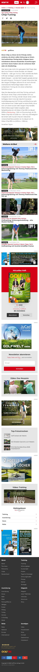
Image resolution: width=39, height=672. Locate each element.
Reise (4, 524)
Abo (16, 2)
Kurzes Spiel (20, 7)
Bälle (3, 596)
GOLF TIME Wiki (26, 594)
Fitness (23, 579)
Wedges (4, 604)
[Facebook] (3, 18)
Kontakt (23, 635)
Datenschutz (25, 637)
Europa (4, 632)
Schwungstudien (26, 576)
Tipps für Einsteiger (26, 574)
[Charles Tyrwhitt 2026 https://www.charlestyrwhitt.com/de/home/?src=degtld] (20, 134)
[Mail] (11, 18)
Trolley (4, 612)
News (4, 521)
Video (22, 627)
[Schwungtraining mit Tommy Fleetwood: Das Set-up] (20, 181)
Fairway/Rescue (6, 602)
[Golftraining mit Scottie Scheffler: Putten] (20, 232)
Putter (3, 607)
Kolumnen (24, 599)
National (4, 629)
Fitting (4, 609)
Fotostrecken (25, 629)
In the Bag (5, 617)
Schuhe (4, 615)
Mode (3, 620)
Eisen (3, 599)
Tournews (4, 566)
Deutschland (5, 574)
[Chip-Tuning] (19, 387)
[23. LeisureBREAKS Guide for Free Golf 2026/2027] (20, 258)
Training (11, 7)
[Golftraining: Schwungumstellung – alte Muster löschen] (20, 206)
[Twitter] (7, 18)
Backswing (11, 112)
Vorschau (26, 315)
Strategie (23, 584)
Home (4, 7)
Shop (22, 632)
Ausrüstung (6, 517)
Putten (23, 571)
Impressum (24, 640)
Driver (3, 594)
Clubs (3, 571)
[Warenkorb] (21, 3)
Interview (24, 596)
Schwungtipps (25, 566)
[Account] (27, 3)
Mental (23, 582)
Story (22, 602)
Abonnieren (13, 315)
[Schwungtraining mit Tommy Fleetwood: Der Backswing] (20, 155)
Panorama (5, 569)
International (5, 635)
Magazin (23, 591)
